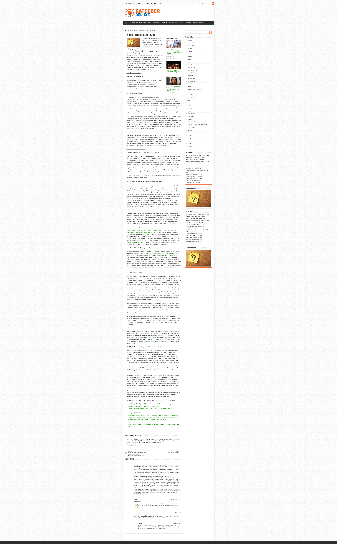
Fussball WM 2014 (192, 73)
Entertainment (133, 22)
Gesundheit (164, 22)
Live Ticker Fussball (191, 170)
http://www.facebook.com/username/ (139, 242)
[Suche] (213, 3)
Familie (149, 22)
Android (190, 40)
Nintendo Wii (191, 113)
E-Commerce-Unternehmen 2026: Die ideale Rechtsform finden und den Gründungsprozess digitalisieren (173, 53)
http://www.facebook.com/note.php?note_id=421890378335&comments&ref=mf (150, 408)
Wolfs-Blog (188, 180)
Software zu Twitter (149, 341)
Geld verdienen (191, 78)
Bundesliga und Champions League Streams (197, 161)
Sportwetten (191, 135)
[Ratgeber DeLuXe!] (143, 12)
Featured (132, 30)
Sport (180, 22)
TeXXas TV (188, 176)
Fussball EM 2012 (192, 67)
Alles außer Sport (190, 159)
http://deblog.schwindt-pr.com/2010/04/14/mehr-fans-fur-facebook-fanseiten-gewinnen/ (152, 404)
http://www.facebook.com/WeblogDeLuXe (143, 232)
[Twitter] (202, 3)
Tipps (132, 341)
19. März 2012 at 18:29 (176, 523)
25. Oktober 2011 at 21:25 (175, 499)
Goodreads (189, 165)
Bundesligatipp (191, 45)
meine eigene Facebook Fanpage (150, 390)
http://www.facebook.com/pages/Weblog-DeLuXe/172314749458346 (152, 230)
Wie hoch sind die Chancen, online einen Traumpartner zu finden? (173, 71)
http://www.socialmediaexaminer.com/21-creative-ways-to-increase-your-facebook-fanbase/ (153, 415)
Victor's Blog (189, 178)
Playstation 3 (191, 116)
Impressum (146, 3)
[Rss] (199, 3)
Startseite (140, 3)
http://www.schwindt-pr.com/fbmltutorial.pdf (162, 253)
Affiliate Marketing (190, 157)
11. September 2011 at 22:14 (174, 463)
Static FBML (136, 253)
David (135, 499)
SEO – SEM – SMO (192, 122)
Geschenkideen (191, 81)
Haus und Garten (173, 22)
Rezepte (190, 119)
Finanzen (155, 22)
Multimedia (190, 108)
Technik (194, 22)
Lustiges (190, 103)
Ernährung (142, 22)
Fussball (190, 64)
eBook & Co (191, 48)
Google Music (189, 167)
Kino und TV (191, 97)
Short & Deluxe (191, 127)
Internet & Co (191, 94)
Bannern (156, 223)
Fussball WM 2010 (192, 70)
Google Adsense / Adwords (194, 89)
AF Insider (188, 155)
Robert (135, 463)
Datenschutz (153, 3)
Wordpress (190, 146)
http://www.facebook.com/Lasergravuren (152, 479)
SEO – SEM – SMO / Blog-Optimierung (197, 124)
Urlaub (201, 22)
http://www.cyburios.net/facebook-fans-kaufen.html (165, 482)
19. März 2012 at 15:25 (176, 512)
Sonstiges (187, 22)
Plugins (164, 223)
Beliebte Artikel (191, 43)
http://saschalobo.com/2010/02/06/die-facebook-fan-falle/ (144, 406)
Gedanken (190, 75)
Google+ (155, 442)
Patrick (140, 523)
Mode (189, 105)
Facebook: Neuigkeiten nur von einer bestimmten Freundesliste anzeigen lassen (137, 453)
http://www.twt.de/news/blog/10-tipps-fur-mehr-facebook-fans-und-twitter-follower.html (151, 422)
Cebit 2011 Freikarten (173, 452)
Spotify (187, 174)
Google (189, 86)
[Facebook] (200, 3)
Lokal (189, 100)
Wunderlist (188, 182)
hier (144, 156)
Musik (189, 111)
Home (159, 3)
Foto (189, 62)
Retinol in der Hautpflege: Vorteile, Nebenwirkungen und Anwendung (173, 88)
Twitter (161, 442)
